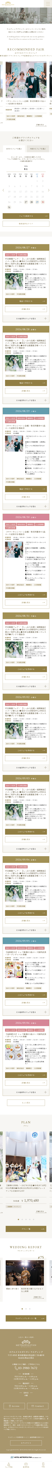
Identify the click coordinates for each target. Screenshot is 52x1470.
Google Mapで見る (26, 1357)
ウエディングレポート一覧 (25, 1318)
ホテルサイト (26, 1443)
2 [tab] (22, 1219)
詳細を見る (26, 309)
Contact (39, 1406)
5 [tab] (33, 1219)
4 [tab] (30, 1219)
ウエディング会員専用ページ (18, 1437)
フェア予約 (9, 1467)
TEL (43, 1467)
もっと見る (26, 1102)
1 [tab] (18, 1219)
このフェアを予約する (26, 595)
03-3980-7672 (27, 1368)
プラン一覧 (26, 1229)
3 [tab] (26, 1219)
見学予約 (26, 1467)
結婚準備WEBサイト (37, 1437)
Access (15, 1406)
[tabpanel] (26, 1172)
